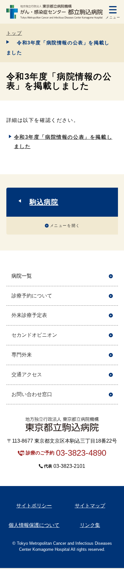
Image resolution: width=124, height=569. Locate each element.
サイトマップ (90, 505)
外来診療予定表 (29, 315)
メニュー (113, 17)
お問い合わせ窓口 (31, 394)
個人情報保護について (34, 525)
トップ (14, 33)
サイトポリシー (34, 505)
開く (111, 276)
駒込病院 (44, 202)
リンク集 (90, 525)
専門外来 (21, 354)
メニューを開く (65, 225)
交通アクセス (26, 374)
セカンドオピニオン (34, 335)
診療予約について (31, 295)
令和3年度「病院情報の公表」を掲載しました (63, 141)
